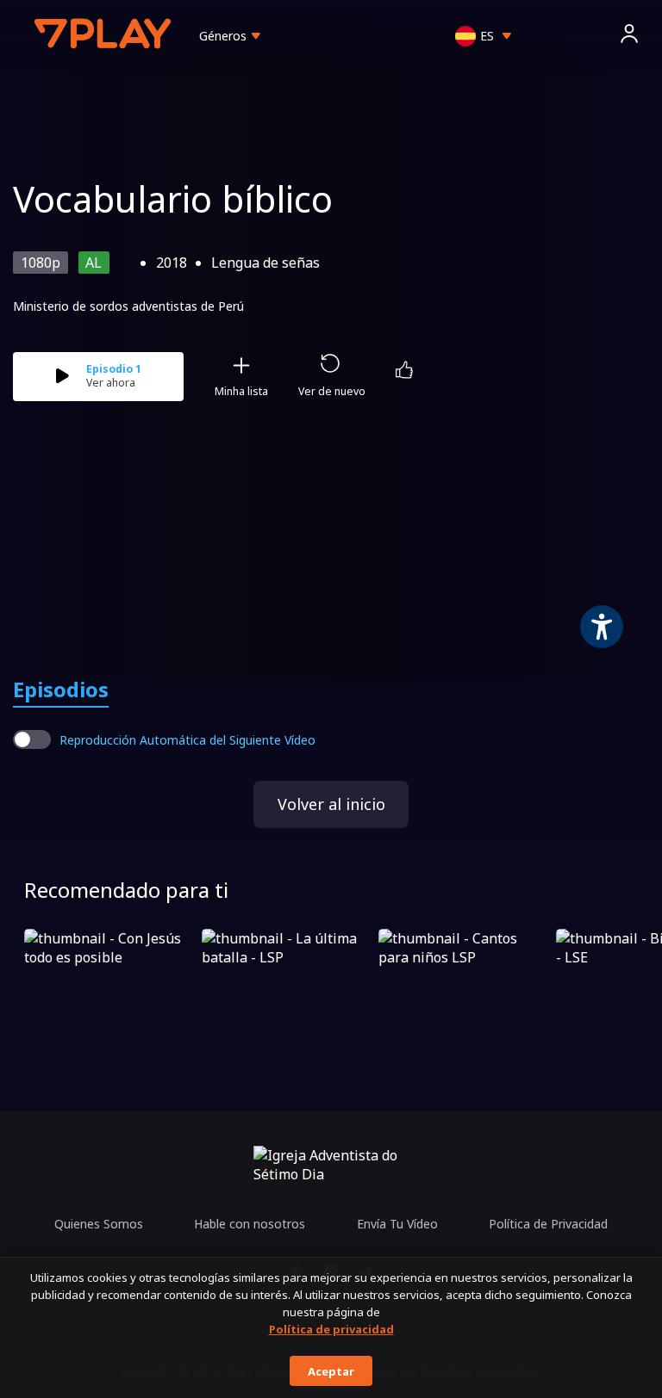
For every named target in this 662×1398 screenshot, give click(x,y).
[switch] (32, 739)
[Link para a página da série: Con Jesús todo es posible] (109, 976)
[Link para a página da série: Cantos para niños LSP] (463, 976)
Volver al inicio (331, 804)
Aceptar (331, 1371)
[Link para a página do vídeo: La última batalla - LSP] (287, 976)
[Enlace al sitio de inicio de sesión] (629, 35)
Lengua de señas (265, 262)
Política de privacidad (331, 1329)
